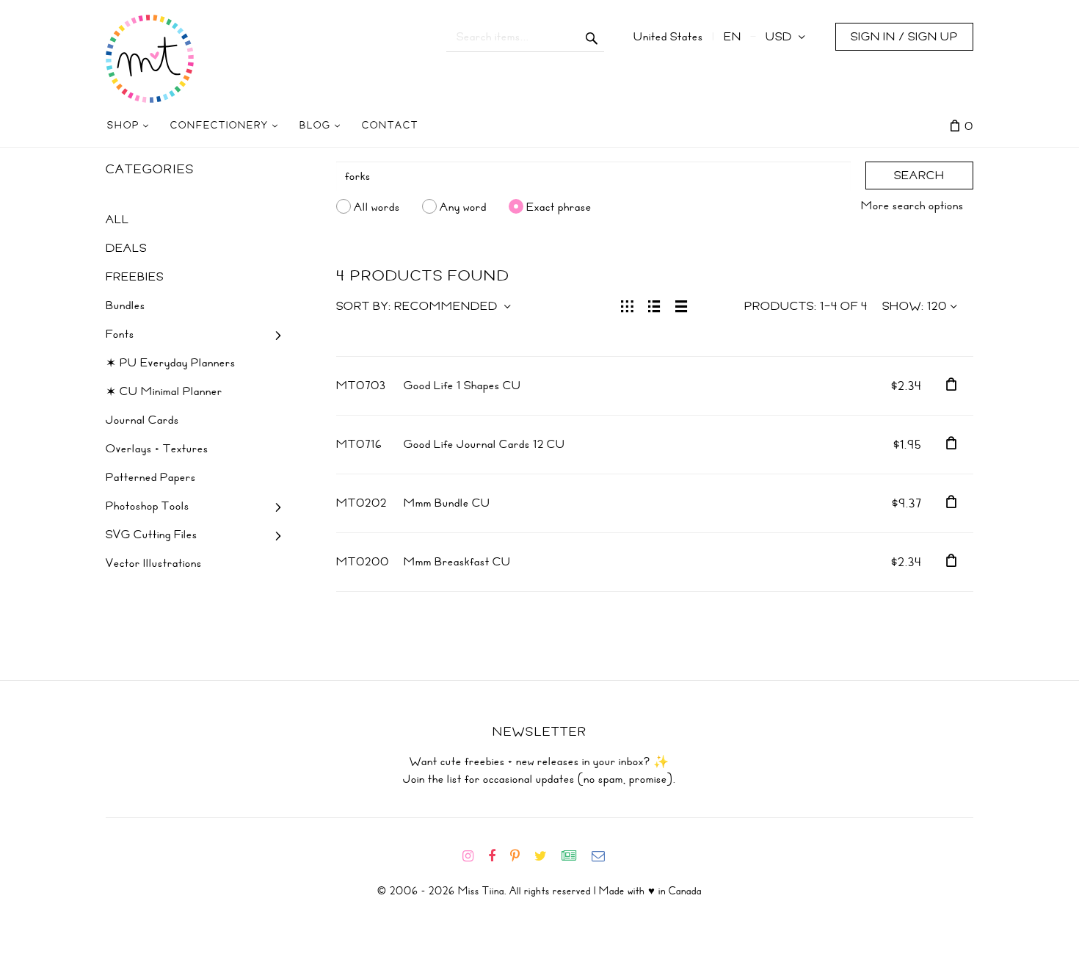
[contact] (604, 856)
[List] (654, 305)
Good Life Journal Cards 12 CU (484, 444)
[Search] (592, 36)
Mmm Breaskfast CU (457, 562)
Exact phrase (559, 206)
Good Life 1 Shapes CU (462, 385)
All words (377, 206)
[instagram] (473, 856)
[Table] (681, 305)
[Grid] (627, 305)
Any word (463, 206)
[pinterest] (520, 856)
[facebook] (497, 856)
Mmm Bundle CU (447, 503)
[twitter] (546, 856)
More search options (912, 205)
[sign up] (575, 856)
